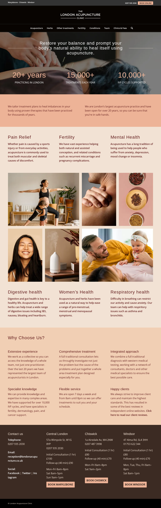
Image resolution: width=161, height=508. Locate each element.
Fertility (67, 137)
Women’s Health (76, 292)
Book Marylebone (60, 484)
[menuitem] (36, 28)
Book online (145, 3)
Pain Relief (19, 137)
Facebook (13, 473)
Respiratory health (130, 292)
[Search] (131, 28)
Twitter (26, 473)
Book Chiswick (96, 480)
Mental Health (125, 137)
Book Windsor (135, 484)
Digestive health (25, 292)
